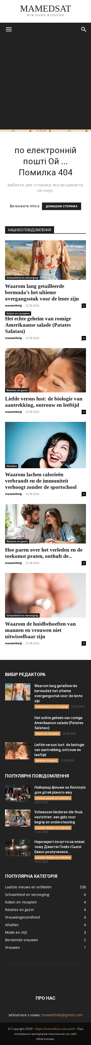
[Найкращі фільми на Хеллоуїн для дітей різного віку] (17, 793)
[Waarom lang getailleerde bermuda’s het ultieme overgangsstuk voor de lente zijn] (45, 260)
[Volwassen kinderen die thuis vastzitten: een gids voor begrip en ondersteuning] (17, 818)
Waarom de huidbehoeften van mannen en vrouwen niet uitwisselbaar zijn (40, 630)
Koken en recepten (18, 313)
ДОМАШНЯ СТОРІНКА (61, 206)
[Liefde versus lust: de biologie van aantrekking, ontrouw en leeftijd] (45, 370)
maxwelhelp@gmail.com (62, 1015)
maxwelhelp (13, 305)
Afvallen (12, 466)
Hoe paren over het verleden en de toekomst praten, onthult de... (43, 553)
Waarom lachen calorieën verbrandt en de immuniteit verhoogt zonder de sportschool (41, 480)
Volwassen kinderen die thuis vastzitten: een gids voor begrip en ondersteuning (58, 817)
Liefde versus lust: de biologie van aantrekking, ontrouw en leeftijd (43, 402)
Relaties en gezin (17, 390)
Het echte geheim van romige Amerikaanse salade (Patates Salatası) (38, 325)
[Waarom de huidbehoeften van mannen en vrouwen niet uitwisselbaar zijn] (45, 595)
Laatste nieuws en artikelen (53, 798)
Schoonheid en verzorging (22, 277)
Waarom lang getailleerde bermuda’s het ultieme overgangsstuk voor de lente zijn (42, 292)
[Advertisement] (45, 84)
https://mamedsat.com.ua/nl (55, 1029)
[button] (9, 29)
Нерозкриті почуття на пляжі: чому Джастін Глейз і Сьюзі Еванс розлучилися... (59, 847)
